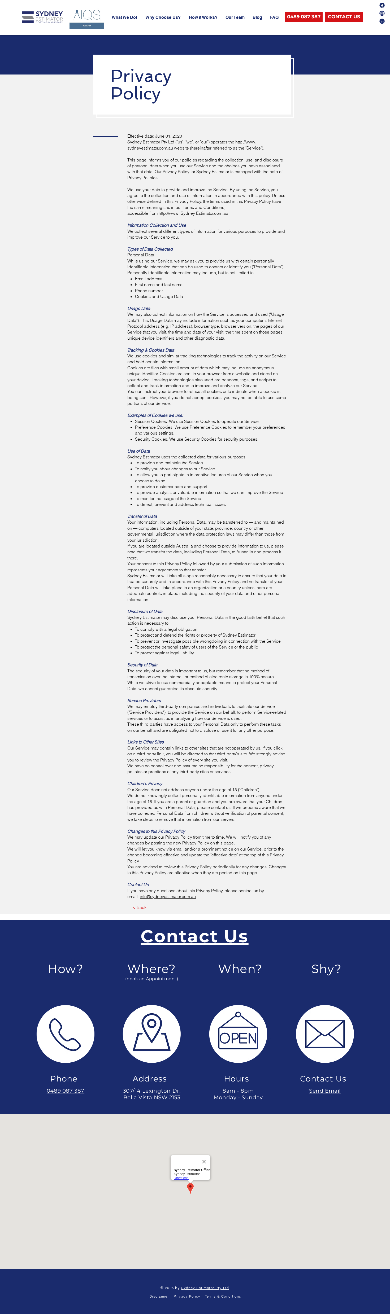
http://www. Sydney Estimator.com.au (193, 213)
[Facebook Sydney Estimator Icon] (382, 5)
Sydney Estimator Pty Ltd (205, 1288)
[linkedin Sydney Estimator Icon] (382, 21)
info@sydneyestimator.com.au (168, 896)
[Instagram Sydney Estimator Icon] (382, 13)
